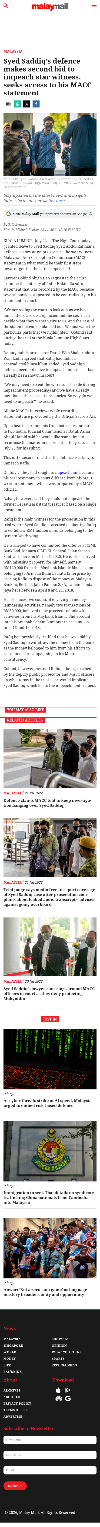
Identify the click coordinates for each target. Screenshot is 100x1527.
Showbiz (60, 1339)
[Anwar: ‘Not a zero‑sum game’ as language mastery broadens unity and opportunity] (50, 1248)
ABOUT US (11, 1397)
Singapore (13, 1345)
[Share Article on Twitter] (26, 106)
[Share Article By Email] (8, 106)
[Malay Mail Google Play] (68, 1393)
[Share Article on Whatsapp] (17, 106)
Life (7, 1365)
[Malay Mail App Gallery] (58, 1402)
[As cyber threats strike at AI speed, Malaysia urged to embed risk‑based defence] (50, 1059)
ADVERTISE (12, 1416)
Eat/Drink (12, 1372)
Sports (58, 1358)
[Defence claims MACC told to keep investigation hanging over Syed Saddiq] (50, 758)
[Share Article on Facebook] (36, 106)
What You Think (67, 1352)
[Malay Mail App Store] (58, 1393)
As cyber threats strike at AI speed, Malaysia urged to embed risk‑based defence (47, 1103)
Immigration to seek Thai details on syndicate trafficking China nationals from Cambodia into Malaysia (48, 1197)
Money (9, 1358)
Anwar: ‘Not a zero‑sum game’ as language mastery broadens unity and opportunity (45, 1292)
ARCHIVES (11, 1390)
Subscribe (15, 1486)
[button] (90, 214)
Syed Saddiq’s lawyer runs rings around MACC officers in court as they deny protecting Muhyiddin (49, 993)
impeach (62, 472)
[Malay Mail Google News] (68, 1402)
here (60, 200)
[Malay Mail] (50, 9)
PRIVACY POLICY (17, 1403)
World (9, 1352)
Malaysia (13, 51)
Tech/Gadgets (64, 1365)
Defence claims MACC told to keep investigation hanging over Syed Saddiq (47, 803)
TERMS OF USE (15, 1410)
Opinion (59, 1345)
